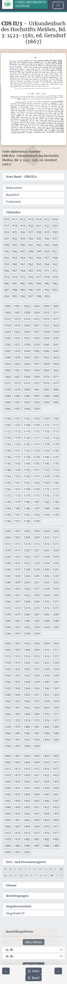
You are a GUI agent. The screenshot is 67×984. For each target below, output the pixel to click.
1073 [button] (17, 383)
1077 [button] (56, 383)
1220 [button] (27, 550)
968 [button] (22, 271)
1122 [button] (46, 438)
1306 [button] (7, 650)
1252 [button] (46, 582)
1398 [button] (27, 746)
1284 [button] (7, 621)
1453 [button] (56, 807)
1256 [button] (27, 589)
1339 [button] (36, 682)
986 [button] (55, 283)
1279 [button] (17, 614)
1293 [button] (36, 627)
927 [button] (30, 232)
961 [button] (22, 264)
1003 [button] (36, 306)
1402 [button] (27, 756)
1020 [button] (27, 325)
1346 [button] (46, 688)
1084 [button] (7, 396)
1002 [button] (27, 306)
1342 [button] (7, 688)
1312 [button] (7, 656)
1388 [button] (46, 733)
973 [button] (6, 277)
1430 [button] (7, 788)
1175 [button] (36, 496)
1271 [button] (56, 602)
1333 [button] (36, 676)
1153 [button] (56, 470)
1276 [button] (46, 608)
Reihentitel (14, 188)
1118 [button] (7, 438)
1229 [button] (56, 557)
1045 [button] (36, 351)
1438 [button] (27, 794)
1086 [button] (27, 396)
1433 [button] (36, 788)
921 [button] (38, 226)
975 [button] (22, 277)
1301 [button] (17, 643)
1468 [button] (27, 826)
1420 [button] (27, 775)
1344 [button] (27, 688)
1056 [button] (27, 364)
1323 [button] (56, 663)
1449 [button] (17, 807)
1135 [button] (56, 451)
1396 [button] (7, 746)
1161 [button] (17, 483)
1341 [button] (56, 682)
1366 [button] (7, 714)
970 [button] (38, 271)
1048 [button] (7, 357)
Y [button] (57, 875)
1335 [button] (56, 676)
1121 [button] (36, 438)
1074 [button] (27, 383)
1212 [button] (7, 544)
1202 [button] (27, 531)
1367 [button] (17, 714)
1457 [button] (36, 814)
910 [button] (6, 219)
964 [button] (46, 264)
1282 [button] (46, 614)
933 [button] (22, 239)
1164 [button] (46, 483)
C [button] (15, 869)
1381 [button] (36, 727)
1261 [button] (17, 595)
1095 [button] (56, 402)
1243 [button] (17, 576)
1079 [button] (17, 389)
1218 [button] (7, 550)
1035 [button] (56, 338)
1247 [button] (56, 576)
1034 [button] (46, 338)
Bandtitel (12, 195)
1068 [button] (27, 377)
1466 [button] (7, 826)
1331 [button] (17, 676)
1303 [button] (36, 643)
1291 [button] (17, 627)
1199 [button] (36, 521)
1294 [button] (46, 627)
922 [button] (46, 226)
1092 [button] (27, 402)
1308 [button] (27, 650)
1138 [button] (27, 457)
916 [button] (55, 219)
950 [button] (46, 251)
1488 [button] (46, 846)
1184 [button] (7, 508)
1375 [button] (36, 720)
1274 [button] (27, 608)
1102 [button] (27, 419)
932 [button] (14, 239)
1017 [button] (56, 319)
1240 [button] (46, 569)
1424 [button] (7, 782)
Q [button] (21, 875)
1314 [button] (27, 656)
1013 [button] (17, 319)
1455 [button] (17, 814)
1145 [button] (36, 463)
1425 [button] (17, 782)
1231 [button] (17, 563)
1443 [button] (17, 801)
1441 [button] (56, 794)
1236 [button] (7, 569)
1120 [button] (27, 438)
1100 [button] (7, 419)
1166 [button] (7, 489)
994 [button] (6, 296)
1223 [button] (56, 550)
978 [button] (46, 277)
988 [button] (14, 290)
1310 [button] (46, 650)
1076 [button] (46, 383)
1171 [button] (56, 489)
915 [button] (46, 219)
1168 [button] (27, 489)
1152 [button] (46, 470)
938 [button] (6, 245)
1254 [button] (7, 589)
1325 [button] (17, 669)
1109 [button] (36, 425)
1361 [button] (17, 708)
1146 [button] (46, 463)
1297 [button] (17, 634)
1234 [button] (46, 563)
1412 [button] (7, 769)
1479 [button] (17, 839)
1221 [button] (36, 550)
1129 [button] (56, 444)
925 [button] (14, 232)
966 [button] (6, 271)
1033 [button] (36, 338)
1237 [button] (17, 569)
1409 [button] (36, 762)
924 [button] (6, 232)
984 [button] (38, 283)
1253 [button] (56, 582)
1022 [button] (46, 325)
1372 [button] (7, 720)
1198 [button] (27, 521)
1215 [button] (36, 544)
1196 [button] (7, 521)
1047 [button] (56, 351)
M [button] (61, 869)
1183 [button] (56, 502)
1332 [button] (27, 676)
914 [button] (38, 219)
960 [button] (14, 264)
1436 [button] (7, 794)
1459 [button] (56, 814)
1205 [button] (56, 531)
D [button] (20, 869)
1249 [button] (17, 582)
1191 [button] (17, 515)
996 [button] (22, 296)
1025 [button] (17, 332)
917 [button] (6, 226)
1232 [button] (27, 563)
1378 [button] (7, 727)
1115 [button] (36, 431)
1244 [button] (27, 576)
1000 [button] (7, 306)
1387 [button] (36, 733)
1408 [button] (27, 762)
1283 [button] (56, 614)
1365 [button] (56, 708)
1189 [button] (56, 508)
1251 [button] (36, 582)
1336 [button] (7, 682)
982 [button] (22, 283)
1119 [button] (17, 438)
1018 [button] (7, 325)
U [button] (41, 875)
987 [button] (6, 290)
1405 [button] (56, 756)
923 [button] (55, 226)
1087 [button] (36, 396)
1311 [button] (56, 650)
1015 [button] (36, 319)
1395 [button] (56, 740)
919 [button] (22, 226)
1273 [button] (17, 608)
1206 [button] (7, 537)
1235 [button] (56, 563)
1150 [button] (27, 470)
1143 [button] (17, 463)
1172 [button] (7, 496)
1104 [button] (46, 419)
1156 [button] (27, 476)
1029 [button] (56, 332)
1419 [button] (17, 775)
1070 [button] (46, 377)
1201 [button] (17, 531)
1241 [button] (56, 569)
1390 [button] (7, 740)
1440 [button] (46, 794)
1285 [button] (17, 621)
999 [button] (46, 296)
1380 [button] (27, 727)
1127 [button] (36, 444)
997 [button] (30, 296)
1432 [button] (27, 788)
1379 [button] (17, 727)
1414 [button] (27, 769)
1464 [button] (46, 820)
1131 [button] (17, 451)
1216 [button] (46, 544)
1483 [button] (56, 839)
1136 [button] (7, 457)
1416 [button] (46, 769)
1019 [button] (17, 325)
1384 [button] (7, 733)
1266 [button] (7, 602)
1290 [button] (7, 627)
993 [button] (55, 290)
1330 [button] (7, 676)
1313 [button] (17, 656)
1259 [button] (56, 589)
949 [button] (38, 251)
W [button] (51, 875)
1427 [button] (36, 782)
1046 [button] (46, 351)
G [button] (35, 869)
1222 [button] (46, 550)
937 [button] (55, 239)
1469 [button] (36, 826)
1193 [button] (36, 515)
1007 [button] (17, 313)
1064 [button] (46, 370)
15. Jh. (10, 949)
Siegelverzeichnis (18, 906)
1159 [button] (56, 476)
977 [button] (38, 277)
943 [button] (46, 245)
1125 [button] (17, 444)
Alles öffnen (33, 942)
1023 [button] (56, 325)
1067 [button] (17, 377)
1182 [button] (46, 502)
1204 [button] (46, 531)
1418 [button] (7, 775)
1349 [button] (17, 695)
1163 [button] (36, 483)
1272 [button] (7, 608)
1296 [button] (7, 634)
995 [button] (14, 296)
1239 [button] (36, 569)
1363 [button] (36, 708)
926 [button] (22, 232)
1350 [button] (27, 695)
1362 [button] (27, 708)
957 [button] (46, 258)
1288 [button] (46, 621)
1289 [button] (56, 621)
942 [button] (38, 245)
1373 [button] (17, 720)
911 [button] (14, 219)
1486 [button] (27, 846)
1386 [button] (27, 733)
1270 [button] (46, 602)
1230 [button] (7, 563)
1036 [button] (7, 345)
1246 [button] (46, 576)
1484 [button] (7, 846)
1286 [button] (27, 621)
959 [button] (6, 264)
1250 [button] (27, 582)
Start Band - (21, 176)
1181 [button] (36, 502)
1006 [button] (7, 313)
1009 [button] (36, 313)
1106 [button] (7, 425)
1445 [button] (36, 801)
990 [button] (30, 290)
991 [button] (38, 290)
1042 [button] (7, 351)
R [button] (26, 875)
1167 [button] (17, 489)
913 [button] (30, 219)
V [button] (46, 875)
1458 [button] (46, 814)
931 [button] (6, 239)
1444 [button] (27, 801)
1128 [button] (46, 444)
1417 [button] (56, 769)
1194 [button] (46, 515)
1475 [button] (36, 833)
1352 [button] (46, 695)
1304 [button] (46, 643)
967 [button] (14, 271)
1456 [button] (27, 814)
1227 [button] (36, 557)
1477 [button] (56, 833)
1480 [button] (27, 839)
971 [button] (46, 271)
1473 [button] (17, 833)
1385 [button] (17, 733)
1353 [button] (56, 695)
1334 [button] (46, 676)
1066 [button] (7, 377)
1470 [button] (46, 826)
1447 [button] (56, 801)
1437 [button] (17, 794)
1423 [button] (56, 775)
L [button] (56, 869)
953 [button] (14, 258)
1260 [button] (7, 595)
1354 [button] (7, 701)
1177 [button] (56, 496)
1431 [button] (17, 788)
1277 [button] (56, 608)
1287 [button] (36, 621)
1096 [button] (7, 409)
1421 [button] (36, 775)
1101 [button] (17, 419)
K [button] (51, 869)
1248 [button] (7, 582)
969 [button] (30, 271)
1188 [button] (46, 508)
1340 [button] (46, 682)
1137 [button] (17, 457)
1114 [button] (27, 431)
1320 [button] (27, 663)
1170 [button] (46, 489)
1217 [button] (56, 544)
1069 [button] (36, 377)
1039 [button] (36, 345)
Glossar (11, 885)
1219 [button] (17, 550)
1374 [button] (27, 720)
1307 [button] (17, 650)
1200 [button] (7, 531)
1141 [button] (56, 457)
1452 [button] (46, 807)
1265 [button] (56, 595)
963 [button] (38, 264)
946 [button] (14, 251)
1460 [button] (7, 820)
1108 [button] (27, 425)
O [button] (11, 875)
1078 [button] (7, 389)
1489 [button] (56, 846)
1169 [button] (36, 489)
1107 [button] (17, 425)
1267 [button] (17, 602)
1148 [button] (7, 470)
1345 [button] (36, 688)
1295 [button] (56, 627)
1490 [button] (7, 852)
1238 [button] (27, 569)
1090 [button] (7, 402)
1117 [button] (56, 431)
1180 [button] (27, 502)
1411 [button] (56, 762)
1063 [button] (36, 370)
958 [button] (55, 258)
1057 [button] (36, 364)
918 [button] (14, 226)
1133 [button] (36, 451)
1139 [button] (36, 457)
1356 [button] (27, 701)
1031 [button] (17, 338)
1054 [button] (7, 364)
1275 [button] (36, 608)
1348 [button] (7, 695)
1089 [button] (56, 396)
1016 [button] (46, 319)
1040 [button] (46, 345)
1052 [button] (46, 357)
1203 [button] (36, 531)
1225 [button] (17, 557)
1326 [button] (27, 669)
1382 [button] (46, 727)
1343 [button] (17, 688)
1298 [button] (27, 634)
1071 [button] (56, 377)
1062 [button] (27, 370)
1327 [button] (36, 669)
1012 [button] (7, 319)
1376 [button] (46, 720)
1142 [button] (7, 463)
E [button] (25, 869)
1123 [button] (56, 438)
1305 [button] (56, 643)
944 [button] (55, 245)
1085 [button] (17, 396)
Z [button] (62, 875)
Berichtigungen (17, 896)
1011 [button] (56, 313)
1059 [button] (56, 364)
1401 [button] (17, 756)
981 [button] (14, 283)
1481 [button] (36, 839)
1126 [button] (27, 444)
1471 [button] (56, 826)
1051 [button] (36, 357)
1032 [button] (27, 338)
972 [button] (55, 271)
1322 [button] (46, 663)
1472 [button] (7, 833)
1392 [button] (27, 740)
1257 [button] (36, 589)
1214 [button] (27, 544)
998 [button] (38, 296)
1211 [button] (56, 537)
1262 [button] (27, 595)
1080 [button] (27, 389)
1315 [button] (36, 656)
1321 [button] (36, 663)
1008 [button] (27, 313)
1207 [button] (17, 537)
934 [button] (30, 239)
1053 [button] (56, 357)
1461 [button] (17, 820)
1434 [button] (46, 788)
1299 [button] (36, 634)
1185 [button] (17, 508)
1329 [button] (56, 669)
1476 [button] (46, 833)
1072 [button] (7, 383)
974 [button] (14, 277)
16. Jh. (10, 956)
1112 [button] (7, 431)
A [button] (5, 869)
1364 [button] (46, 708)
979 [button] (55, 277)
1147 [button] (56, 463)
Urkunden (13, 212)
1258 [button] (46, 589)
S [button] (31, 875)
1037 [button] (17, 345)
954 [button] (22, 258)
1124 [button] (7, 444)
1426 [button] (27, 782)
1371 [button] (56, 714)
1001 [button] (17, 306)
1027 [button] (36, 332)
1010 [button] (46, 313)
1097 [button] (17, 409)
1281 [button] (36, 614)
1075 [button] (36, 383)
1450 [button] (27, 807)
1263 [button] (36, 595)
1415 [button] (36, 769)
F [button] (30, 869)
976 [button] (30, 277)
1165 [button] (56, 483)
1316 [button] (46, 656)
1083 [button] (56, 389)
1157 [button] (36, 476)
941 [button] (30, 245)
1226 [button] (27, 557)
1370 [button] (46, 714)
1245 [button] (36, 576)
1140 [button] (46, 457)
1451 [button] (36, 807)
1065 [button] (56, 370)
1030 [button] (7, 338)
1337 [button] (17, 682)
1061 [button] (17, 370)
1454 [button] (7, 814)
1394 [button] (46, 740)
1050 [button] (27, 357)
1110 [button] (46, 425)
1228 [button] (46, 557)
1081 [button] (36, 389)
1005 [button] (56, 306)
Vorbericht (13, 202)
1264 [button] (46, 595)
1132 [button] (27, 451)
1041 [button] (56, 345)
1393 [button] (36, 740)
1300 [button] (7, 643)
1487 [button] (36, 846)
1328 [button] (46, 669)
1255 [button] (17, 589)
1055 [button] (17, 364)
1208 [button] (27, 537)
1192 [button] (27, 515)
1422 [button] (46, 775)
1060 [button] (7, 370)
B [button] (10, 869)
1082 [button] (46, 389)
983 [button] (30, 283)
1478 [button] (7, 839)
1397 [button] (17, 746)
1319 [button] (17, 663)
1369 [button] (36, 714)
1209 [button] (36, 537)
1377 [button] (56, 720)
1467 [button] (17, 826)
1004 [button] (46, 306)
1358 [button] (46, 701)
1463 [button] (36, 820)
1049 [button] (17, 357)
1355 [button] (17, 701)
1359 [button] (56, 701)
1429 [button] (56, 782)
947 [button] (22, 251)
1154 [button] (7, 476)
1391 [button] (17, 740)
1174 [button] (27, 496)
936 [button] (46, 239)
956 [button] (38, 258)
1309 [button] (36, 650)
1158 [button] (46, 476)
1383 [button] (56, 727)
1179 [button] (17, 502)
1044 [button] (27, 351)
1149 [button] (17, 470)
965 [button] (55, 264)
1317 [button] (56, 656)
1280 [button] (27, 614)
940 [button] (22, 245)
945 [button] (6, 251)
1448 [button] (7, 807)
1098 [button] (27, 409)
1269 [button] (36, 602)
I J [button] (46, 869)
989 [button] (22, 290)
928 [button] (38, 232)
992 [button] (46, 290)
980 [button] (6, 283)
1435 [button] (56, 788)
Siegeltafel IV (15, 913)
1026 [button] (27, 332)
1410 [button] (46, 762)
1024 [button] (7, 332)
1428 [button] (46, 782)
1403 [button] (36, 756)
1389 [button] (56, 733)
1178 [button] (7, 502)
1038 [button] (27, 345)
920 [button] (30, 226)
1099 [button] (36, 409)
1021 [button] (36, 325)
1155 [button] (17, 476)
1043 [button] (17, 351)
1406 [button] (7, 762)
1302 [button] (27, 643)
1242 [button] (7, 576)
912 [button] (22, 219)
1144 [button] (27, 463)
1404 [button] (46, 756)
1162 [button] (27, 483)
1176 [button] (46, 496)
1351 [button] (36, 695)
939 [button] (14, 245)
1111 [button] (56, 425)
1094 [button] (46, 402)
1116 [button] (46, 431)
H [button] (40, 869)
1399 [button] (36, 746)
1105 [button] (56, 419)
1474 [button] (27, 833)
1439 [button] (36, 794)
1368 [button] (27, 714)
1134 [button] (46, 451)
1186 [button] (27, 508)
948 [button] (30, 251)
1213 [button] (17, 544)
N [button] (5, 875)
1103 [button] (36, 419)
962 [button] (30, 264)
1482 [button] (46, 839)
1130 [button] (7, 451)
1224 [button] (7, 557)
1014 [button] (27, 319)
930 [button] (55, 232)
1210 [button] (46, 537)
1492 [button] (27, 852)
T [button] (36, 875)
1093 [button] (36, 402)
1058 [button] (46, 364)
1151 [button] (36, 470)
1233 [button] (36, 563)
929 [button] (46, 232)
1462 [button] (27, 820)
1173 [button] (17, 496)
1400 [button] (7, 756)
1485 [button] (17, 846)
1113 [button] (17, 431)
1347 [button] (56, 688)
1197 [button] (17, 521)
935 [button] (38, 239)
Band (35, 978)
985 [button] (46, 283)
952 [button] (6, 258)
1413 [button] (17, 769)
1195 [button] (56, 515)
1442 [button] (7, 801)
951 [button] (55, 251)
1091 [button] (17, 402)
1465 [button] (56, 820)
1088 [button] (46, 396)
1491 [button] (17, 852)
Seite (35, 971)
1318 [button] (7, 663)
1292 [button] (27, 627)
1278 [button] (7, 614)
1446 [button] (46, 801)
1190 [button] (7, 515)
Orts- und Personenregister (26, 862)
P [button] (16, 875)
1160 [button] (7, 483)
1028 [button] (46, 332)
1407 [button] (17, 762)
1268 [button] (27, 602)
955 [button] (30, 258)
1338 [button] (27, 682)
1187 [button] (36, 508)
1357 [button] (36, 701)
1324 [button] (7, 669)
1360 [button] (7, 708)
